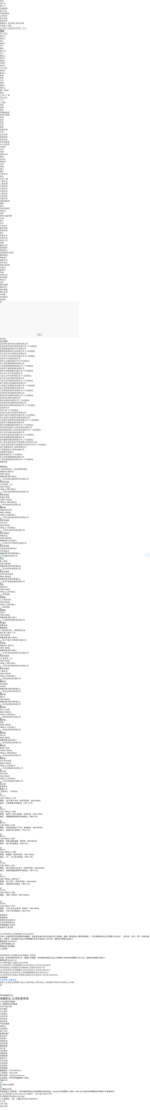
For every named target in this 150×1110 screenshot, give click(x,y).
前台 (2, 176)
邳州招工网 (57, 982)
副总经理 (4, 139)
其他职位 (4, 250)
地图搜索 (4, 1053)
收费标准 (4, 1041)
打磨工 (3, 63)
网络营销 (4, 255)
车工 (2, 46)
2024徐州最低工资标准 (9, 963)
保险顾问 (4, 248)
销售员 (3, 270)
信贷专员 (4, 238)
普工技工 (4, 11)
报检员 (3, 162)
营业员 (3, 280)
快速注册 (8, 1006)
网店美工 (4, 287)
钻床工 (3, 66)
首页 (2, 1)
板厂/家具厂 (5, 90)
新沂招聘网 (14, 982)
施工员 (3, 51)
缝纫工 (3, 61)
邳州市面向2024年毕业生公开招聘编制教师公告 (19, 972)
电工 (2, 41)
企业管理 (4, 135)
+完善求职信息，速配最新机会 (12, 630)
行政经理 (4, 186)
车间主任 (4, 98)
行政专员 (4, 191)
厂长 (2, 100)
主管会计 (4, 226)
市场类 (3, 295)
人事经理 (4, 184)
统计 (2, 169)
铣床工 (3, 44)
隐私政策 (4, 1021)
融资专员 (4, 245)
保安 (2, 213)
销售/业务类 (5, 265)
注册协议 (4, 1014)
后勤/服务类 (5, 201)
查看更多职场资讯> (8, 920)
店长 (2, 125)
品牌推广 (4, 1038)
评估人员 (4, 240)
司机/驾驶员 (5, 208)
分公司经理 (4, 144)
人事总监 (4, 194)
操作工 (3, 36)
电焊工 (3, 39)
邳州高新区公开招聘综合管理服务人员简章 (18, 955)
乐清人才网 (24, 982)
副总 (2, 120)
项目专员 (4, 154)
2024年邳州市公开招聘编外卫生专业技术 (17, 934)
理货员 (3, 211)
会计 (2, 223)
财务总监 (4, 228)
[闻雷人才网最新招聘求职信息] (5, 26)
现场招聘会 (4, 13)
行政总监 (4, 196)
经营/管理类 (5, 115)
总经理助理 (4, 142)
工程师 (3, 103)
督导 (2, 127)
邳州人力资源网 (45, 982)
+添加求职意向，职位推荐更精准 (13, 469)
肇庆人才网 (4, 982)
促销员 (3, 299)
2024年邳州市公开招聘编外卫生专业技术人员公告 (20, 965)
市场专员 (4, 275)
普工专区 (4, 1031)
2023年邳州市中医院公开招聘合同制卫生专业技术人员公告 (24, 975)
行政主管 (4, 189)
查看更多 (4, 462)
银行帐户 (4, 1036)
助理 (2, 157)
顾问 (2, 171)
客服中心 (4, 1058)
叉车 (2, 80)
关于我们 (4, 1011)
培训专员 (4, 199)
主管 (2, 132)
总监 (2, 122)
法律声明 (4, 1016)
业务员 (3, 267)
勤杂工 (3, 56)
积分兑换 (4, 18)
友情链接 (4, 1063)
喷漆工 (3, 71)
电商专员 (4, 260)
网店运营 (4, 292)
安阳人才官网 (68, 982)
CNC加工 (4, 68)
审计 (2, 233)
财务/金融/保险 (6, 216)
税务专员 (4, 235)
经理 (2, 117)
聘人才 (3, 6)
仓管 (2, 164)
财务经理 (4, 231)
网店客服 (4, 290)
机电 (2, 76)
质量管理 (4, 130)
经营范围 (4, 1043)
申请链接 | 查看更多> (8, 980)
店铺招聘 (4, 8)
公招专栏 (4, 16)
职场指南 (4, 1066)
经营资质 (4, 1019)
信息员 (3, 159)
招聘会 (3, 1026)
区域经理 (4, 297)
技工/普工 (4, 34)
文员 (2, 149)
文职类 (3, 147)
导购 (2, 272)
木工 (2, 53)
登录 (2, 1006)
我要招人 (4, 23)
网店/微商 (4, 285)
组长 (2, 110)
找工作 (3, 4)
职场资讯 (4, 21)
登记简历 (11, 23)
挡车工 (3, 58)
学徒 (2, 105)
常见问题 (4, 1061)
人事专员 (4, 181)
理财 (2, 243)
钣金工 (3, 73)
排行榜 (3, 1048)
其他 (2, 93)
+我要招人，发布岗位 (9, 791)
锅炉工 (3, 85)
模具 (2, 48)
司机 (2, 78)
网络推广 (4, 258)
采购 (2, 167)
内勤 (2, 152)
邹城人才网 (34, 982)
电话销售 (4, 277)
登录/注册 (20, 23)
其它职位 (4, 263)
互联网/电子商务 (7, 253)
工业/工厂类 (5, 95)
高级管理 (4, 137)
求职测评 (4, 1051)
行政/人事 (4, 179)
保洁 (2, 206)
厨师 (2, 83)
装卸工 (3, 88)
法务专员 (4, 174)
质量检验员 (4, 112)
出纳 (2, 218)
